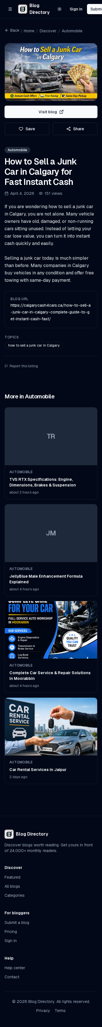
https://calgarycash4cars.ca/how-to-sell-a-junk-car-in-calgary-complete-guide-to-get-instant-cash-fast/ (50, 312)
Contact (12, 976)
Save (30, 128)
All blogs (12, 886)
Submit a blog (17, 922)
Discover (48, 30)
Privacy (43, 1010)
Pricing (11, 931)
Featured (12, 877)
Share (78, 128)
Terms (60, 1010)
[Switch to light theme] (59, 9)
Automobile (72, 30)
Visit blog (48, 111)
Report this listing (24, 366)
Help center (15, 967)
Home (29, 30)
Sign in (76, 9)
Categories (15, 895)
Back (15, 30)
